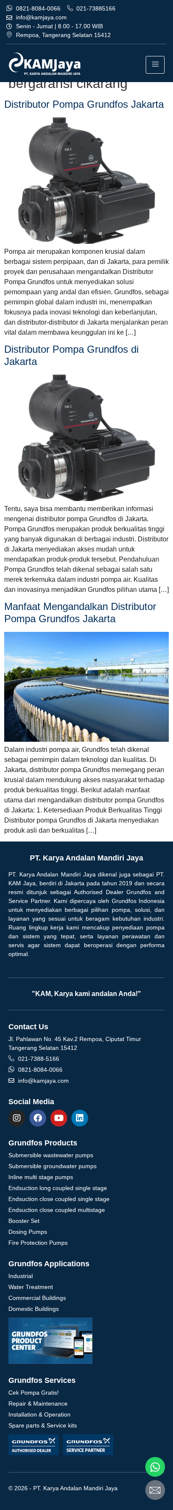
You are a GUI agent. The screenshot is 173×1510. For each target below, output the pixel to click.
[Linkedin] (79, 1118)
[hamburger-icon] (155, 65)
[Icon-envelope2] (155, 1490)
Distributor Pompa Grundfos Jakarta (84, 104)
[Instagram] (16, 1118)
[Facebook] (37, 1118)
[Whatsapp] (155, 1467)
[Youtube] (58, 1118)
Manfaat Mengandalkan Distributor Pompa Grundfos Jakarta (80, 612)
